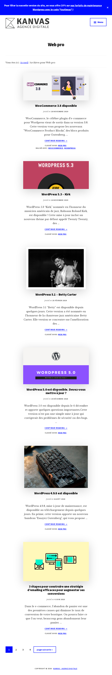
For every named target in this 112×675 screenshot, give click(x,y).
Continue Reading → (56, 140)
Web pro (62, 145)
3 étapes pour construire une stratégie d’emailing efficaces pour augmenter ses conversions (56, 589)
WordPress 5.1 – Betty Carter (56, 294)
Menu (100, 22)
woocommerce (55, 148)
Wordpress (70, 148)
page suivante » (45, 650)
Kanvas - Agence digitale (65, 668)
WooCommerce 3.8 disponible (56, 106)
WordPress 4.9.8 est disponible (56, 493)
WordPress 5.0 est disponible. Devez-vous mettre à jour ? (56, 391)
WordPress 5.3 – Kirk (56, 194)
